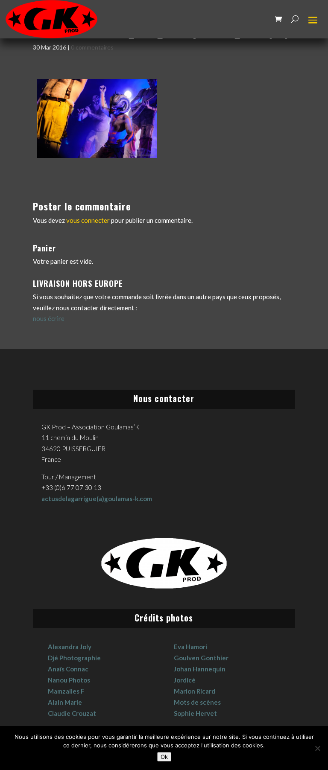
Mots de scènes (197, 702)
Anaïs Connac (68, 669)
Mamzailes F (66, 691)
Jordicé (185, 680)
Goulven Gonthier (201, 658)
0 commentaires (92, 47)
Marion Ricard (194, 691)
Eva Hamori (190, 646)
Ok (164, 756)
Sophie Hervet (195, 713)
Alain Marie (65, 702)
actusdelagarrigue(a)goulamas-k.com (96, 498)
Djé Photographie (74, 658)
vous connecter (88, 220)
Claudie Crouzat (72, 713)
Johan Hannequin (200, 669)
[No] (317, 748)
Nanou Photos (69, 680)
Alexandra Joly (69, 646)
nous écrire (48, 318)
